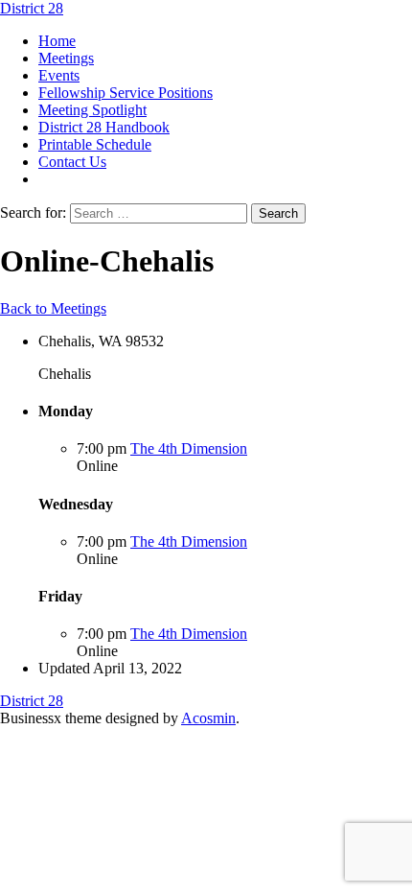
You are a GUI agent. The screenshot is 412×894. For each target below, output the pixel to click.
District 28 (31, 8)
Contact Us (72, 161)
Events (59, 75)
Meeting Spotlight (92, 110)
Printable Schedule (94, 144)
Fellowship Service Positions (125, 92)
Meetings (66, 58)
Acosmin (208, 718)
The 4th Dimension (188, 448)
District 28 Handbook (104, 127)
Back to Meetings (53, 308)
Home (57, 41)
